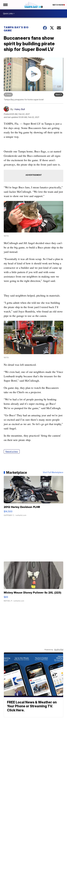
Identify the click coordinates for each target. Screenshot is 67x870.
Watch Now (58, 5)
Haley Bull (19, 109)
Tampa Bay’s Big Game (16, 29)
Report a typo (11, 451)
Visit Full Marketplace (53, 472)
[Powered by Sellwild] (58, 650)
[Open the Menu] (5, 5)
